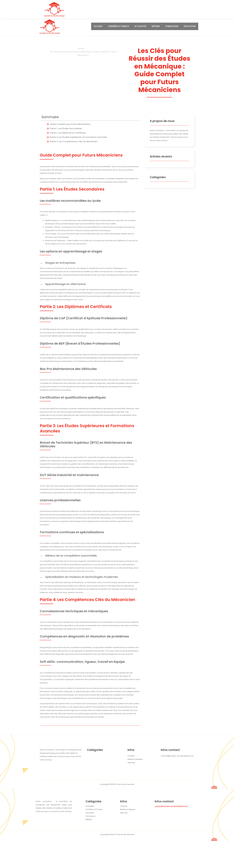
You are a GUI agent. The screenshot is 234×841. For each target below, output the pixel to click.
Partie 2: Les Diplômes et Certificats (68, 132)
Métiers (156, 26)
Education (190, 26)
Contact (123, 806)
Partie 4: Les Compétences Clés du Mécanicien (74, 141)
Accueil (98, 26)
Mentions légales (127, 809)
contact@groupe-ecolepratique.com (171, 806)
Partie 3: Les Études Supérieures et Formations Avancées (78, 137)
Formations (171, 26)
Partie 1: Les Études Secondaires (66, 128)
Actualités (140, 26)
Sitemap (124, 812)
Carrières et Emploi (118, 26)
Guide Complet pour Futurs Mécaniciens (70, 124)
